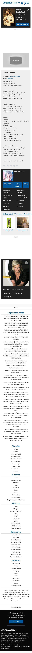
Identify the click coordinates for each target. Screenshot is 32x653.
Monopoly (16, 571)
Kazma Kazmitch (16, 542)
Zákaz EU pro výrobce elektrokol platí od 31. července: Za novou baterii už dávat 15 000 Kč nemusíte (16, 431)
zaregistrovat (19, 615)
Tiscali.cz (16, 446)
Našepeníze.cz (15, 599)
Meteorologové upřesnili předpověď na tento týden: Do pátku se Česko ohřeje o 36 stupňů (16, 332)
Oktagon (16, 509)
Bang (15, 566)
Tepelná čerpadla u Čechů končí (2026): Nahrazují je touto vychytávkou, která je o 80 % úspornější (16, 415)
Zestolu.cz (16, 560)
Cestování (25, 590)
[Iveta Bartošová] (9, 17)
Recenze (15, 478)
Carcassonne (16, 563)
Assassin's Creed (16, 480)
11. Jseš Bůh (20, 200)
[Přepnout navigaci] (22, 3)
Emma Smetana (16, 554)
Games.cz (16, 474)
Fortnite (15, 492)
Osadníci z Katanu (16, 568)
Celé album (18, 185)
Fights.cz (16, 503)
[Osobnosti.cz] (9, 3)
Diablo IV (16, 487)
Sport (16, 590)
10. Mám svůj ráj (22, 198)
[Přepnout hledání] (19, 3)
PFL (16, 514)
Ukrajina (16, 451)
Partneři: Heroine (16, 607)
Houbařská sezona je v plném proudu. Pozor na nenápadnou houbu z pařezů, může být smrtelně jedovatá (16, 344)
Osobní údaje (15, 645)
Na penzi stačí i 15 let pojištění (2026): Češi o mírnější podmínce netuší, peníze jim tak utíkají (16, 408)
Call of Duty (16, 495)
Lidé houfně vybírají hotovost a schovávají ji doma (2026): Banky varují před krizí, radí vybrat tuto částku (16, 401)
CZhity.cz (7, 599)
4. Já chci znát (7, 200)
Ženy (20, 590)
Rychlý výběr (22, 24)
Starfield (16, 482)
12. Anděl (20, 203)
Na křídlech (16, 580)
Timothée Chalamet (16, 557)
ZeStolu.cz (24, 592)
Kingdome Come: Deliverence (16, 500)
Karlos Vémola (16, 523)
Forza (16, 490)
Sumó (16, 521)
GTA (16, 485)
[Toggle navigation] (27, 3)
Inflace (16, 449)
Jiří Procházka (16, 526)
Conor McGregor (16, 528)
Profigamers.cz (15, 592)
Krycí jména (16, 578)
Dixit (16, 576)
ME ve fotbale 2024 (16, 459)
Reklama (3, 645)
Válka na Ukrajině (16, 454)
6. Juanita (6, 206)
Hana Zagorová (16, 540)
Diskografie (7, 214)
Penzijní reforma (16, 469)
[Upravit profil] (27, 9)
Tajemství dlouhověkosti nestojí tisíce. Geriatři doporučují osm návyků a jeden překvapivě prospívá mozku (16, 325)
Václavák (10, 78)
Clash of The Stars (16, 511)
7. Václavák (6, 209)
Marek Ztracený (16, 549)
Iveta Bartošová (20, 10)
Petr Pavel (16, 537)
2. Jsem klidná (7, 195)
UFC (16, 506)
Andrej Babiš (16, 535)
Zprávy (11, 590)
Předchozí (7, 184)
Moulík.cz (12, 597)
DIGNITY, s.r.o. (5, 648)
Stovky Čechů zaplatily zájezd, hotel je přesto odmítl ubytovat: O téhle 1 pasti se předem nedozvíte (16, 378)
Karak (16, 583)
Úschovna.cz (25, 594)
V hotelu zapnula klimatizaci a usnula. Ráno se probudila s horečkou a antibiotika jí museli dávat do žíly (16, 438)
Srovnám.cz (23, 599)
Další (26, 184)
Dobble (16, 573)
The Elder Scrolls (16, 497)
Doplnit (16, 622)
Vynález (16, 471)
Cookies (9, 645)
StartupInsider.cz (16, 601)
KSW (16, 516)
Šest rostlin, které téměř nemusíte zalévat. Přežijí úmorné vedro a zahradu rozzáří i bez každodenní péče (16, 356)
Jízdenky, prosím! (16, 585)
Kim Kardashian (16, 545)
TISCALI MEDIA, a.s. (18, 646)
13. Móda (20, 206)
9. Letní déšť (21, 195)
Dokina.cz (25, 597)
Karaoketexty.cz (16, 594)
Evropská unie (16, 466)
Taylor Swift (16, 552)
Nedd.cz (5, 597)
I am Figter (16, 518)
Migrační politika (16, 456)
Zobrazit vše (28, 214)
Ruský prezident (16, 461)
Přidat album (18, 214)
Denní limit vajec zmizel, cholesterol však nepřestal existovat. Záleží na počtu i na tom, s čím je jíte (15, 318)
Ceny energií (16, 464)
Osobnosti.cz (16, 532)
